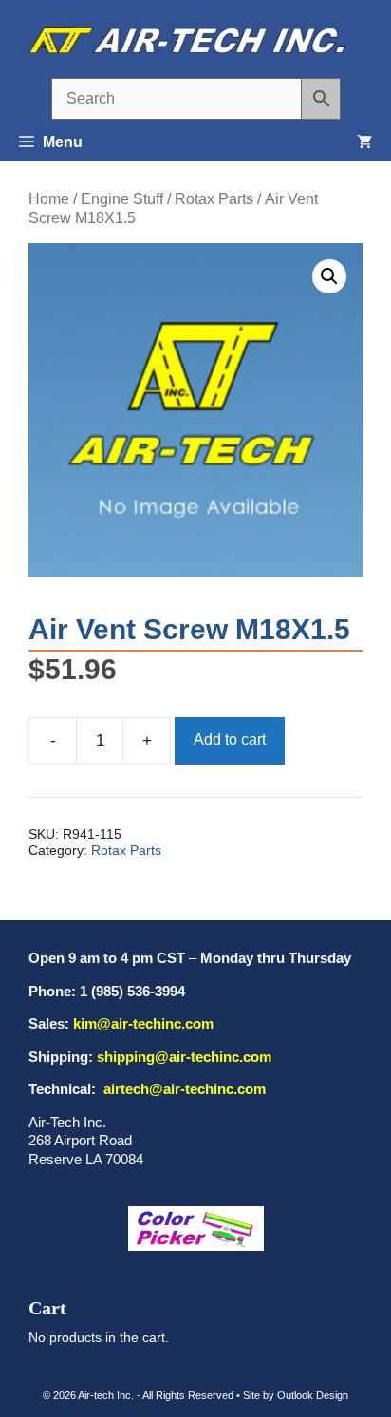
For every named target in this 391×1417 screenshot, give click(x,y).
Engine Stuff (122, 199)
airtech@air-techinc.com (183, 1089)
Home (48, 199)
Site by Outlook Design (295, 1395)
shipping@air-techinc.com (184, 1057)
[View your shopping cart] (364, 142)
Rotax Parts (214, 199)
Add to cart (230, 739)
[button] (329, 276)
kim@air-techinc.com (143, 1023)
